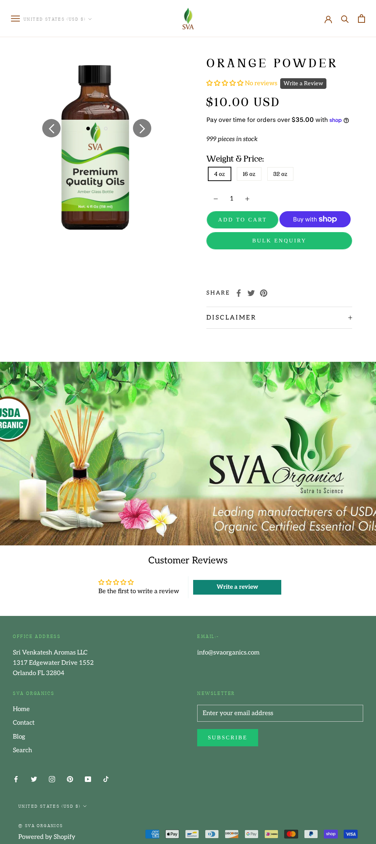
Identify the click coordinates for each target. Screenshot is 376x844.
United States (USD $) (55, 18)
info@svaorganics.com (228, 652)
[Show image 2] (97, 128)
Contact (24, 722)
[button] (225, 83)
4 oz (219, 174)
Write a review (237, 587)
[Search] (345, 18)
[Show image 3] (106, 128)
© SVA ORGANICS (40, 825)
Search (22, 750)
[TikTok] (106, 779)
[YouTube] (88, 779)
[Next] (142, 128)
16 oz (249, 174)
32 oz (280, 174)
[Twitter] (251, 293)
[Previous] (51, 128)
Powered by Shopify (46, 837)
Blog (19, 736)
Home (21, 709)
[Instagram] (52, 779)
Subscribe (227, 737)
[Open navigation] (15, 18)
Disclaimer (231, 317)
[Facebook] (238, 293)
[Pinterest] (263, 293)
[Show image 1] (88, 128)
